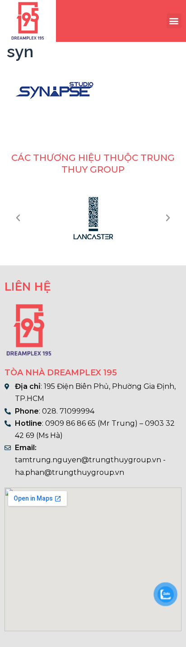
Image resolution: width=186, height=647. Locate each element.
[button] (174, 21)
